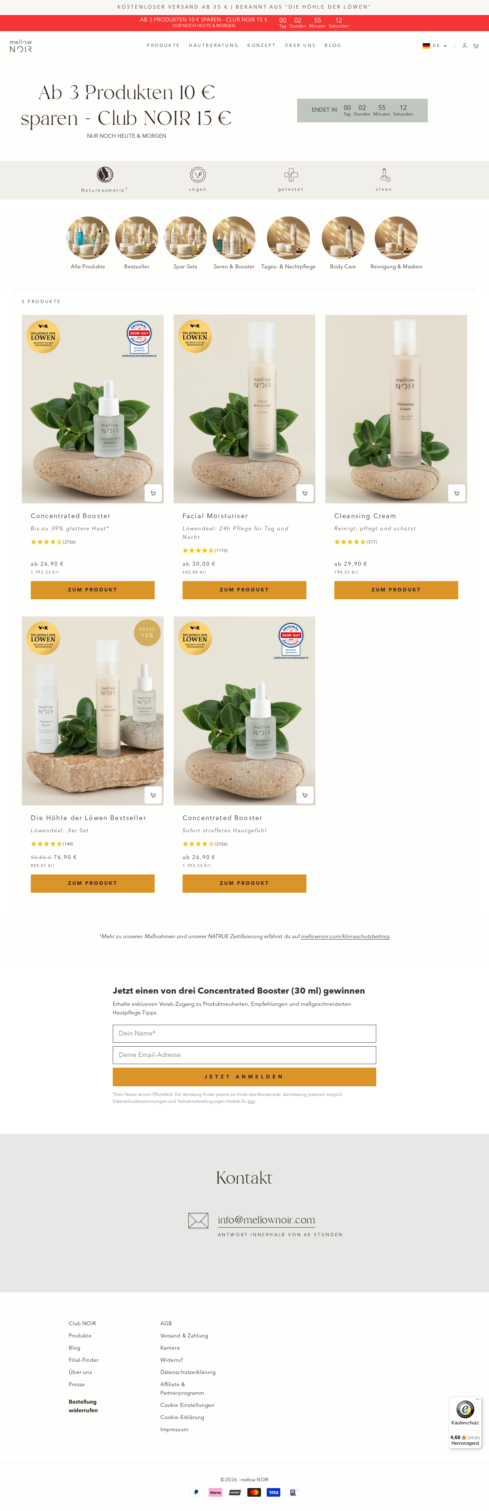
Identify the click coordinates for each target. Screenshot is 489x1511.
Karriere (170, 1348)
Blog (74, 1348)
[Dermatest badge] (139, 338)
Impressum (174, 1430)
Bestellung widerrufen (83, 1407)
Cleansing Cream (365, 516)
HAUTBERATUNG (214, 46)
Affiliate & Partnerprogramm (182, 1389)
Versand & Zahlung (184, 1336)
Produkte (80, 1336)
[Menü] (477, 1401)
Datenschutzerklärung (188, 1372)
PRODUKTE (163, 46)
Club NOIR (82, 1324)
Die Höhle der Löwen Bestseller (88, 818)
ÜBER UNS (300, 46)
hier (251, 1102)
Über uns (80, 1372)
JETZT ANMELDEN (244, 1076)
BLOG (333, 46)
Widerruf (171, 1360)
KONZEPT (261, 46)
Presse (77, 1385)
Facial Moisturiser (215, 516)
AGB (166, 1324)
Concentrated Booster (71, 516)
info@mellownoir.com (267, 1220)
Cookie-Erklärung (182, 1417)
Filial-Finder (83, 1360)
